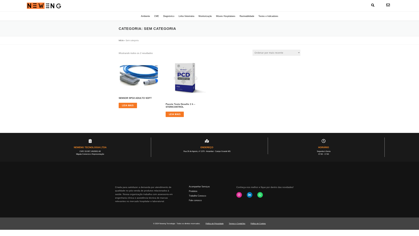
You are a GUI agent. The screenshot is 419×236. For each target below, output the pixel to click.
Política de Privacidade (215, 224)
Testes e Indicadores (268, 16)
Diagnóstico (168, 16)
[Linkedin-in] (249, 195)
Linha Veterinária (186, 16)
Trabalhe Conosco (197, 196)
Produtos (193, 191)
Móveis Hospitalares (225, 16)
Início (121, 40)
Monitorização (205, 16)
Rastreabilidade (247, 16)
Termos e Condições (237, 224)
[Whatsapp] (260, 195)
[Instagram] (239, 195)
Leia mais (128, 105)
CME (156, 16)
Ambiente (145, 16)
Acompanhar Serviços (199, 186)
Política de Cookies (258, 224)
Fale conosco (195, 200)
